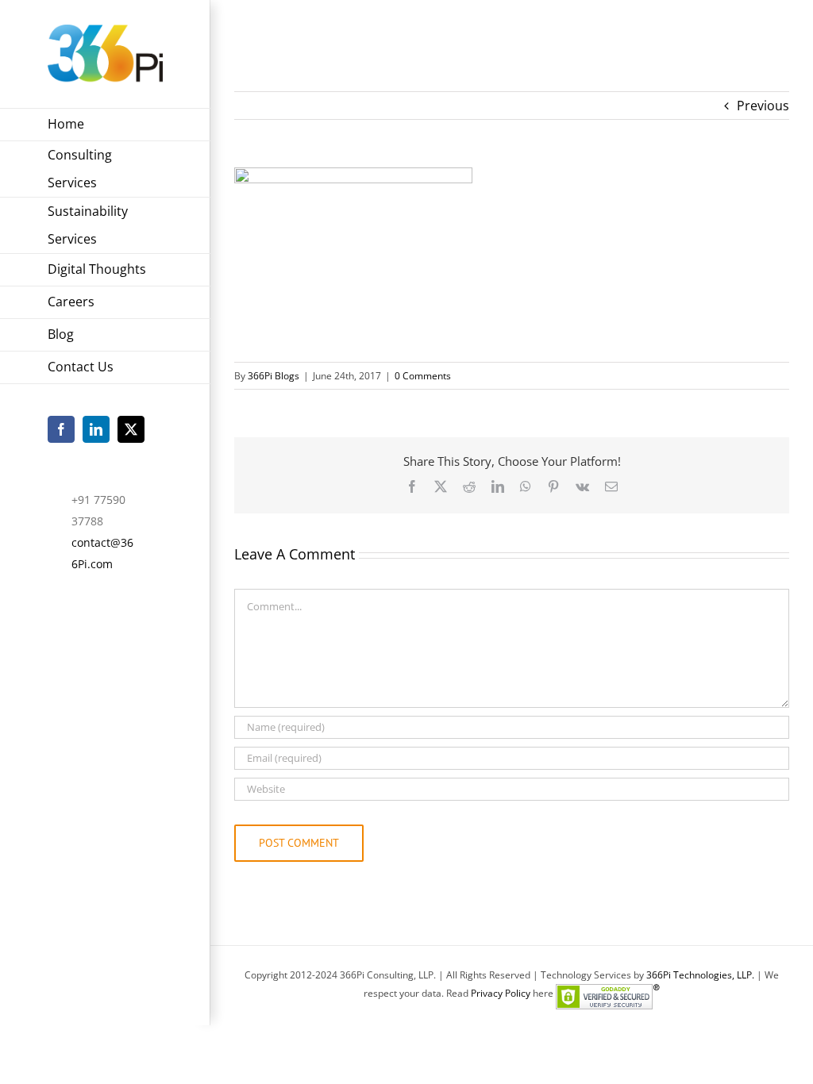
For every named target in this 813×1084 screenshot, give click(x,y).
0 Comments (423, 375)
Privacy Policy (500, 993)
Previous (763, 105)
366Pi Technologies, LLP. (701, 975)
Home (249, 32)
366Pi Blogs (273, 375)
